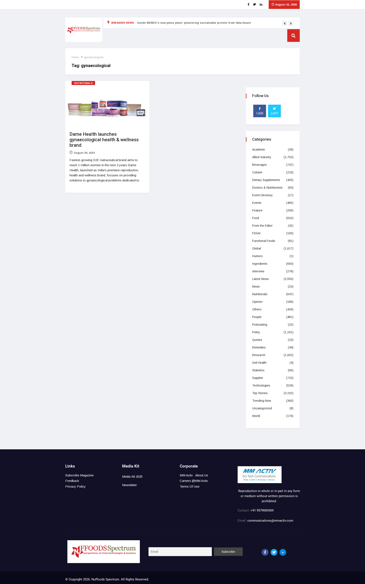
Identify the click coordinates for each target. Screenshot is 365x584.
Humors (257, 256)
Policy (256, 332)
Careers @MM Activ (194, 481)
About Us (201, 475)
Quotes (257, 339)
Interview (258, 271)
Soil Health (259, 362)
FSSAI (256, 233)
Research (258, 355)
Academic (258, 149)
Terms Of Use (189, 486)
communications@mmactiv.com (270, 520)
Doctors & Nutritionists (267, 187)
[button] (284, 23)
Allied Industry (261, 157)
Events (256, 202)
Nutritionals (83, 83)
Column (257, 172)
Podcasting (259, 324)
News (256, 286)
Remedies (259, 347)
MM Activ (186, 475)
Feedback (72, 481)
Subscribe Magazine (79, 475)
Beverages (259, 164)
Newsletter (129, 485)
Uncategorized (262, 408)
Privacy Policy (75, 486)
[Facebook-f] (265, 552)
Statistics (258, 370)
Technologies (261, 385)
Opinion (257, 301)
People (256, 317)
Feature (257, 210)
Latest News (260, 279)
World (256, 416)
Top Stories (260, 393)
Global (256, 248)
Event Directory (262, 195)
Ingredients (259, 263)
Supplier (257, 378)
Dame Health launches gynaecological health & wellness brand (104, 140)
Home (75, 57)
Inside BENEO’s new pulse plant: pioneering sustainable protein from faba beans (194, 22)
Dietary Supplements (266, 180)
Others (256, 309)
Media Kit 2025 (132, 476)
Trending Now (261, 400)
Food (255, 218)
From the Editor (262, 225)
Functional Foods (263, 241)
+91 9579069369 (262, 510)
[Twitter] (274, 552)
